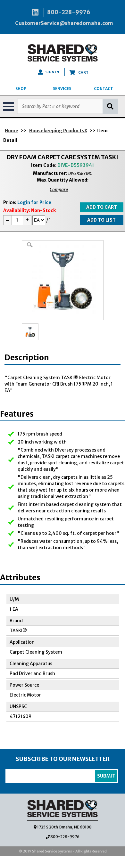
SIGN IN (52, 72)
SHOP (20, 88)
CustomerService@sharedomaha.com (64, 23)
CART (83, 72)
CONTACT (103, 88)
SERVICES (62, 88)
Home (11, 131)
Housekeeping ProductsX (58, 131)
